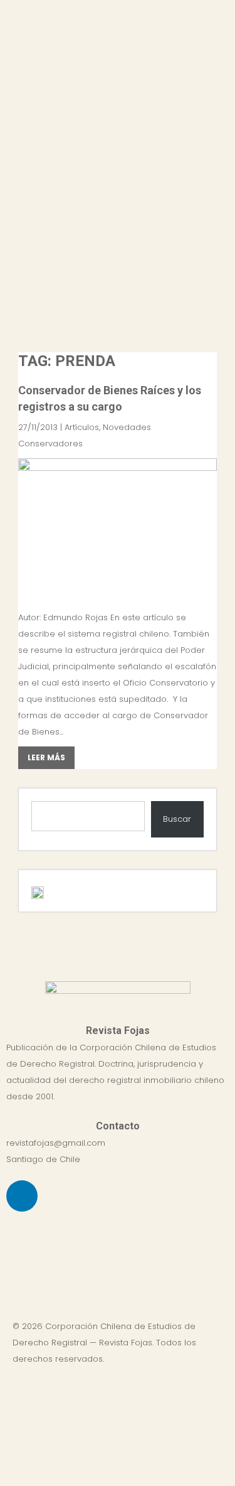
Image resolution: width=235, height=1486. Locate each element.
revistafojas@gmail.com (55, 1143)
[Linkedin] (22, 1196)
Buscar (177, 819)
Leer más (46, 757)
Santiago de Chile (43, 1159)
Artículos (82, 427)
